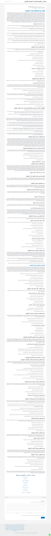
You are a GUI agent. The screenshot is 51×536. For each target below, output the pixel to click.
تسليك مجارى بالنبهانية (25, 490)
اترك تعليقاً (43, 8)
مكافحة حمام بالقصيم (17, 524)
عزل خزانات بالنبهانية (25, 485)
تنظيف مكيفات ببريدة (12, 524)
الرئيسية (10, 1)
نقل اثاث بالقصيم (7, 525)
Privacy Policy (7, 1)
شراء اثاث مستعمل (22, 526)
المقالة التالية (6, 497)
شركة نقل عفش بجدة (20, 525)
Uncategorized (40, 8)
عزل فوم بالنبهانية (25, 478)
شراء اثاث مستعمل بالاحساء (10, 527)
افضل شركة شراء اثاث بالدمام (17, 527)
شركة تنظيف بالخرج (14, 530)
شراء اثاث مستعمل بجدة (16, 526)
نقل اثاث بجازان (16, 525)
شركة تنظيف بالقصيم (22, 524)
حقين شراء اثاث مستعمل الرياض (10, 526)
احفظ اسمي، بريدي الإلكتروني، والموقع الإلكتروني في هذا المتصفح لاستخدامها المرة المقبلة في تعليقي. (32, 515)
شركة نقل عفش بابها (11, 525)
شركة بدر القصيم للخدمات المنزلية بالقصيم (35, 1)
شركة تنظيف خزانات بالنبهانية (25, 480)
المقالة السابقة (44, 497)
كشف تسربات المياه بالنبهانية (25, 487)
